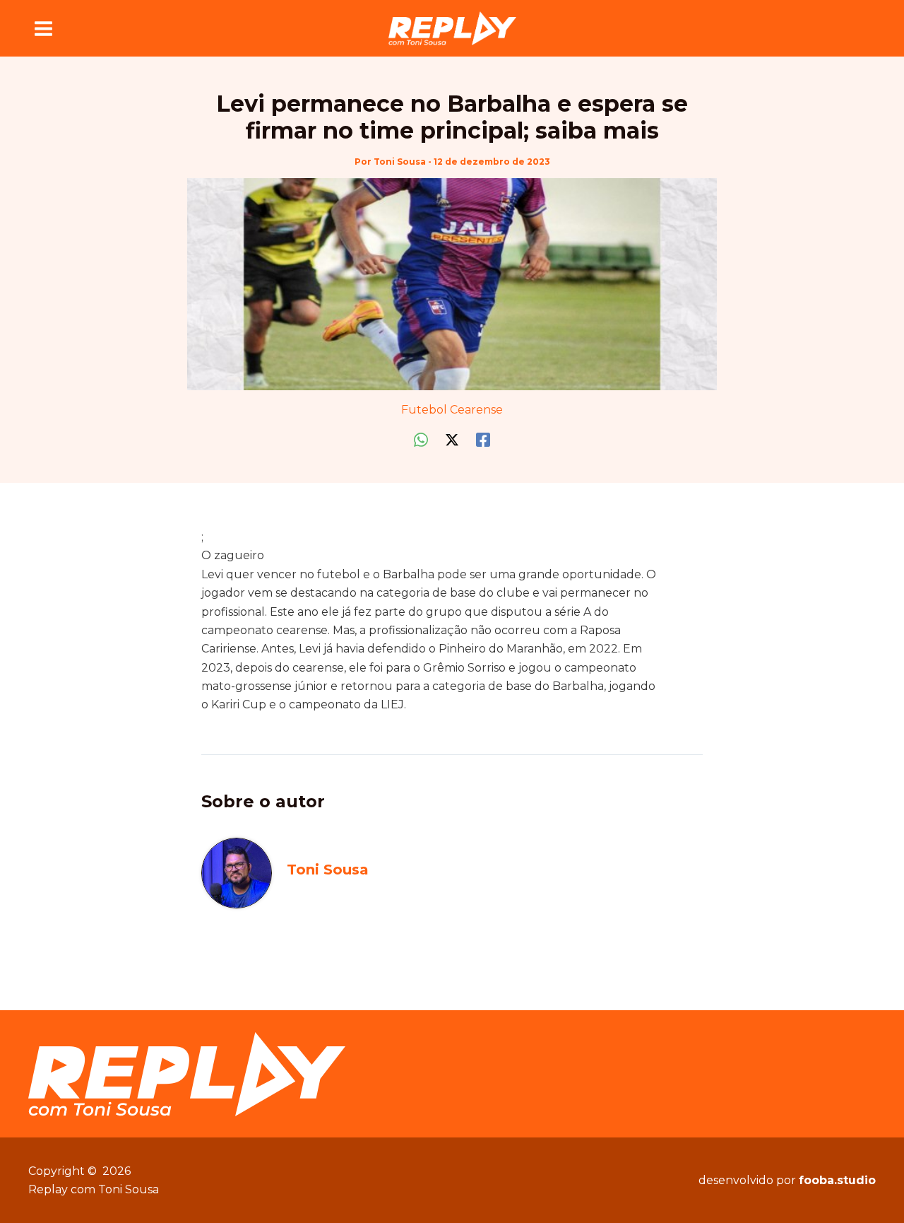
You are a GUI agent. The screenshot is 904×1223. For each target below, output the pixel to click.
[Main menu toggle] (43, 28)
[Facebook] (483, 440)
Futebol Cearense (452, 409)
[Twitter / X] (452, 440)
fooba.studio (837, 1180)
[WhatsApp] (421, 440)
